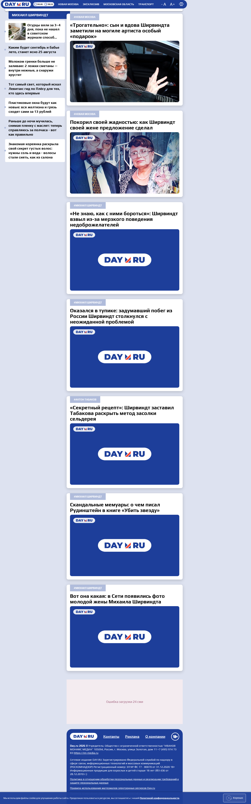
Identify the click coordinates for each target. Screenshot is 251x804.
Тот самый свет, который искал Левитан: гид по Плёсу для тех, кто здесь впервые (35, 88)
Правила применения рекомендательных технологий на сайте (110, 793)
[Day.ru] (17, 4)
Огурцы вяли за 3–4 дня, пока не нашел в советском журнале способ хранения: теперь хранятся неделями (35, 31)
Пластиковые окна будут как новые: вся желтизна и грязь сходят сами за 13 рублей (33, 107)
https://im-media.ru (86, 753)
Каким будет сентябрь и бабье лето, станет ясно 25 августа (34, 49)
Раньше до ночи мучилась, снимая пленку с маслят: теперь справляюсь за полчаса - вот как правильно (35, 127)
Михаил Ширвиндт (88, 205)
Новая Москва (68, 4)
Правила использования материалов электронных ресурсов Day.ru (112, 788)
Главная (83, 736)
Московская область (118, 4)
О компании (155, 736)
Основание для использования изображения (98, 798)
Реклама (132, 736)
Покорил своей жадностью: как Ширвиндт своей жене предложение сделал (124, 163)
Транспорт (146, 4)
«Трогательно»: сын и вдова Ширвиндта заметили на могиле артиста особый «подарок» (124, 71)
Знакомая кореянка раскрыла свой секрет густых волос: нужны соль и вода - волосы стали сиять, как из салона (33, 150)
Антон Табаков (85, 399)
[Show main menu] (182, 4)
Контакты (111, 736)
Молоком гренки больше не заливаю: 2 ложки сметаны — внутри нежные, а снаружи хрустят (33, 68)
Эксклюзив (91, 4)
